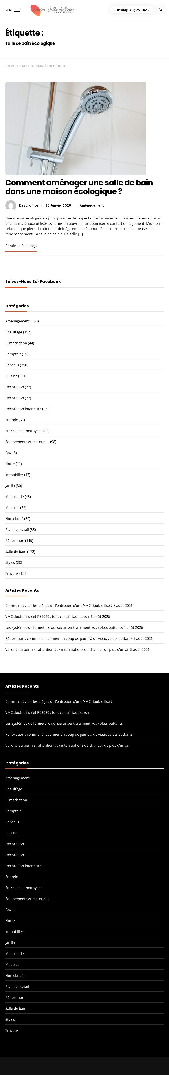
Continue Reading (20, 245)
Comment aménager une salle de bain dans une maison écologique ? (79, 187)
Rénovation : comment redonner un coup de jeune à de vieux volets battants (68, 638)
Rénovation (14, 540)
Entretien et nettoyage (23, 430)
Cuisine (11, 376)
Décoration (14, 387)
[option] (54, 1066)
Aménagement (92, 205)
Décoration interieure (23, 408)
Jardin (10, 485)
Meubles (12, 507)
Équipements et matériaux (27, 441)
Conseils (12, 365)
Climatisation (16, 343)
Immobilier (14, 474)
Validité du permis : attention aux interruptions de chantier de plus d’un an (67, 649)
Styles (10, 562)
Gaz (8, 452)
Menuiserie (14, 496)
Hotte (10, 463)
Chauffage (13, 332)
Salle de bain (15, 551)
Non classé (14, 518)
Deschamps (29, 205)
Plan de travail (17, 529)
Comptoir (13, 354)
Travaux (11, 573)
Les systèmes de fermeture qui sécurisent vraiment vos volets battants (64, 627)
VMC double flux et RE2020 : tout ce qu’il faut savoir (47, 616)
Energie (11, 419)
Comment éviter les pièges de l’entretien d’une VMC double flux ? (58, 605)
